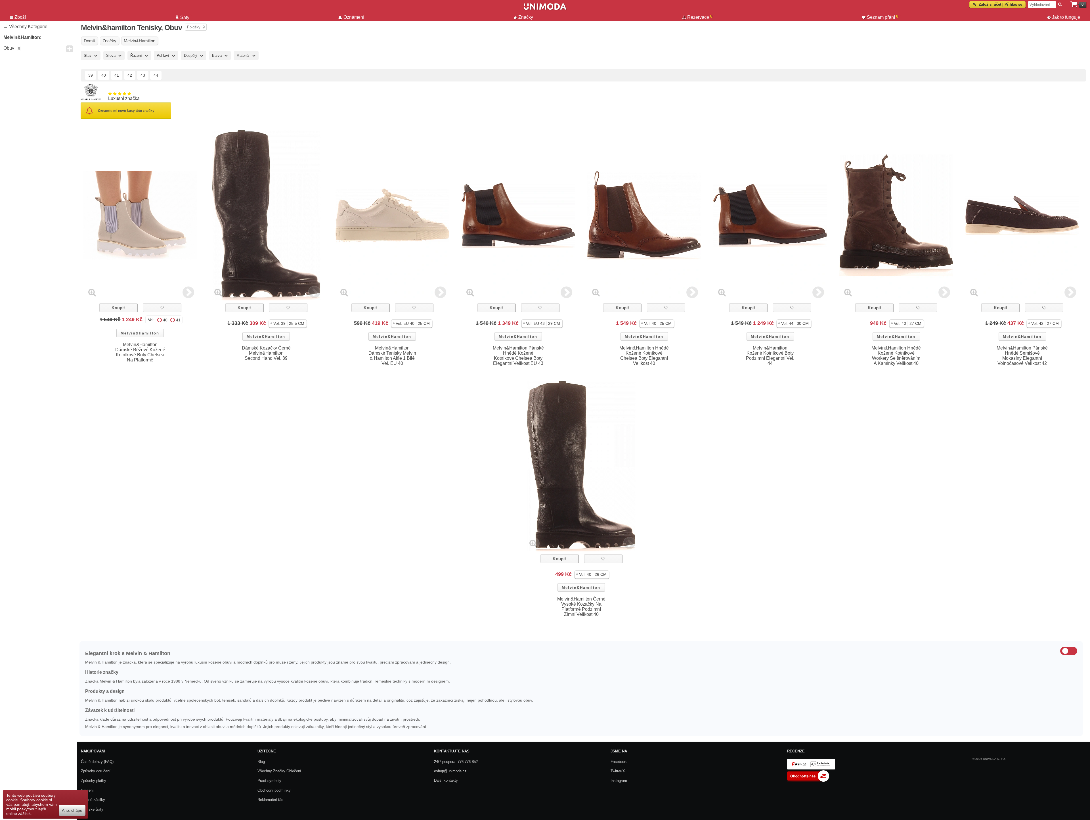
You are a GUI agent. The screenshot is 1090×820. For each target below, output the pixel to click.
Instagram (619, 781)
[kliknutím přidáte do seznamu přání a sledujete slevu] (162, 307)
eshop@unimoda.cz (450, 771)
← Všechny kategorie (25, 26)
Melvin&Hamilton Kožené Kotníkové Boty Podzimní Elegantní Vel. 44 (770, 356)
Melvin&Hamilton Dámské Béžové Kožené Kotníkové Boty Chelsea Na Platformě (140, 352)
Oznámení (353, 17)
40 (103, 75)
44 (156, 75)
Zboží (20, 17)
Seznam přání (882, 17)
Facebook (619, 762)
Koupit (118, 307)
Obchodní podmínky (274, 790)
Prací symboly (269, 781)
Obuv (8, 48)
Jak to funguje (1066, 17)
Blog (261, 762)
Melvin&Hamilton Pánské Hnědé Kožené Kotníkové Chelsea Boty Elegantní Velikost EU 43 (518, 356)
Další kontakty (446, 780)
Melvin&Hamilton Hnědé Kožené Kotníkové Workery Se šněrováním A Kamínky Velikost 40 (896, 356)
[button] (288, 323)
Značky (525, 17)
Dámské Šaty (92, 809)
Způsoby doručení (95, 771)
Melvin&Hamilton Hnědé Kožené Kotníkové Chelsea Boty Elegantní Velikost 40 (644, 356)
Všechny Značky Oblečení (279, 771)
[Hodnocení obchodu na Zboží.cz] (808, 780)
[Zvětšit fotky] (92, 292)
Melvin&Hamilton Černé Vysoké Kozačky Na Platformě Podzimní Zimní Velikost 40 (581, 607)
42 (129, 75)
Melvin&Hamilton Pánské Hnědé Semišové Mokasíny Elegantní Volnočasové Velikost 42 (1022, 356)
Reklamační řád (270, 800)
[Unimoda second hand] (545, 9)
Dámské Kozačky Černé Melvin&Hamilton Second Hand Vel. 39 (266, 353)
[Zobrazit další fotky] (188, 292)
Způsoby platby (93, 781)
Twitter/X (618, 771)
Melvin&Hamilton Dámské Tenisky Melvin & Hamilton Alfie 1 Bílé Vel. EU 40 (392, 356)
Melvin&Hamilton (140, 333)
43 (143, 75)
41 (116, 75)
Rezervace (699, 17)
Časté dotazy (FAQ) (97, 762)
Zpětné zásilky (93, 800)
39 (90, 75)
